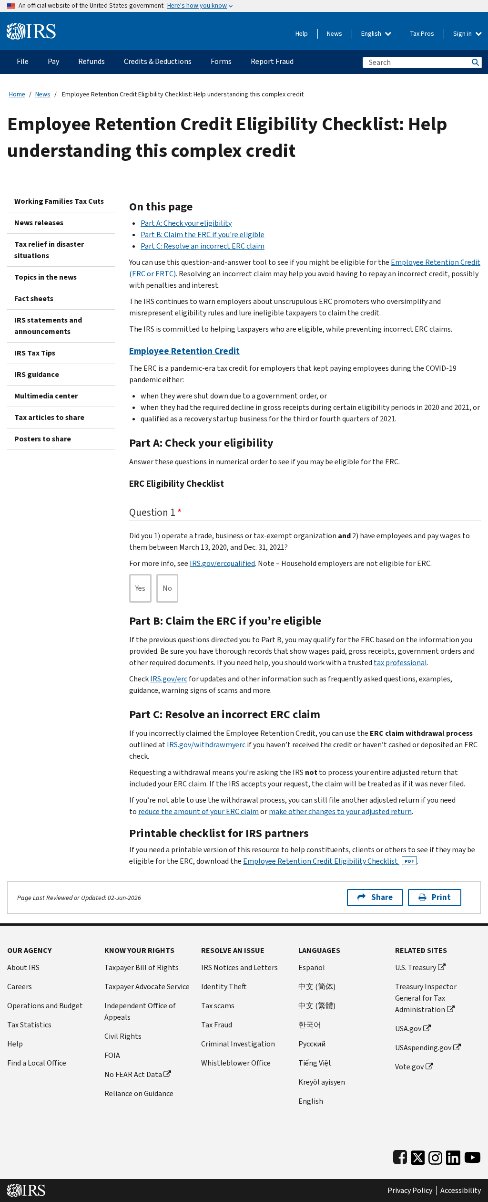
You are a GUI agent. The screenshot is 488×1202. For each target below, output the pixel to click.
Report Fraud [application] (272, 61)
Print (441, 897)
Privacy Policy (409, 1190)
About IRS (23, 967)
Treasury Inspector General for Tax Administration (426, 998)
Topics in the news (45, 277)
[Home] (31, 27)
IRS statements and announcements (48, 325)
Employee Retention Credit (184, 351)
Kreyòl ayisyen (321, 1082)
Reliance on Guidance (138, 1093)
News (334, 33)
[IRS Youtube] (472, 1155)
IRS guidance (36, 374)
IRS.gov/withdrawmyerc (206, 745)
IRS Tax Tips (34, 353)
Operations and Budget (45, 1006)
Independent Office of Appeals (140, 1011)
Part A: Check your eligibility (186, 223)
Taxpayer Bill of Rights (141, 967)
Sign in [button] (463, 33)
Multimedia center (46, 396)
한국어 (309, 1025)
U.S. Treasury (415, 967)
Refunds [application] (91, 61)
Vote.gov (409, 1067)
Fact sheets (33, 298)
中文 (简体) (317, 987)
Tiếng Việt (315, 1063)
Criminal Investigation (238, 1044)
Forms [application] (221, 61)
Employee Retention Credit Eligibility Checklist (328, 861)
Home (17, 94)
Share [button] (382, 897)
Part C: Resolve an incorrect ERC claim (202, 246)
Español (311, 967)
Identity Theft (224, 987)
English (372, 33)
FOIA (112, 1055)
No (167, 588)
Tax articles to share (49, 417)
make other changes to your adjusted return (340, 811)
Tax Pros (422, 33)
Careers (19, 987)
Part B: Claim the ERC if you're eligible (202, 235)
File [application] (23, 61)
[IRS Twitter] (418, 1155)
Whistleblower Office (236, 1063)
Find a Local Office (36, 1063)
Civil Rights (123, 1036)
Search (474, 62)
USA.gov (408, 1029)
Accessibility (460, 1190)
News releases (38, 223)
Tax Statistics (29, 1025)
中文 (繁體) (317, 1006)
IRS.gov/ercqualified (222, 563)
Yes (140, 588)
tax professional (400, 663)
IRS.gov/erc (168, 679)
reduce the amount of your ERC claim (198, 811)
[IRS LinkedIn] (453, 1155)
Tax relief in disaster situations (49, 250)
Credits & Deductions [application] (158, 61)
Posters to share (42, 439)
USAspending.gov (423, 1048)
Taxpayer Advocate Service (147, 987)
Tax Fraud (216, 1025)
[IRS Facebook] (400, 1155)
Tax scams (217, 1006)
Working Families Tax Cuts (59, 201)
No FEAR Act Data (133, 1074)
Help (301, 33)
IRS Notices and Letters (239, 967)
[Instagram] (435, 1155)
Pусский (311, 1044)
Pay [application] (53, 61)
